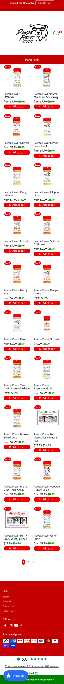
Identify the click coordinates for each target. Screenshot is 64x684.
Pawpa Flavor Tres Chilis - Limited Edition (17, 387)
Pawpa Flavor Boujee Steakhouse (16, 436)
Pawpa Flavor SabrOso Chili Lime (47, 242)
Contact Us (8, 606)
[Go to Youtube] (16, 625)
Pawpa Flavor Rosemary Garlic (43, 387)
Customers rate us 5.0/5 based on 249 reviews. (32, 666)
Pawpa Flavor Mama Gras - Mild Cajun (15, 488)
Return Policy (9, 611)
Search (6, 596)
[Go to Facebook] (5, 625)
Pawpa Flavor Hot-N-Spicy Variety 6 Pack (16, 537)
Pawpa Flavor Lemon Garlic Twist (46, 144)
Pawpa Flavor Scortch (46, 339)
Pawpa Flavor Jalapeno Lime (47, 193)
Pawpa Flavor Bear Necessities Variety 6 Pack (45, 437)
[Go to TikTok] (21, 625)
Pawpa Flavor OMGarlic (11, 95)
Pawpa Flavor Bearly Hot (15, 292)
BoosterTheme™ (46, 679)
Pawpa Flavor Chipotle (17, 241)
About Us (7, 601)
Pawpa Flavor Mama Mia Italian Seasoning (46, 95)
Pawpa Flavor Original (16, 142)
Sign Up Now (44, 2)
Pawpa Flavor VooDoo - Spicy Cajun (47, 488)
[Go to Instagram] (11, 625)
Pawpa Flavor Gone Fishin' (45, 537)
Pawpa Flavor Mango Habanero (16, 193)
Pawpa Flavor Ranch (15, 339)
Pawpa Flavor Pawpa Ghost (46, 292)
